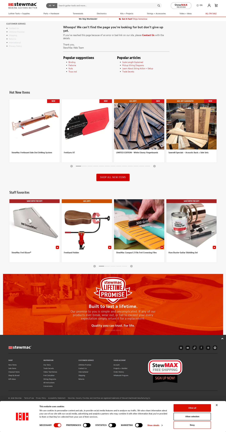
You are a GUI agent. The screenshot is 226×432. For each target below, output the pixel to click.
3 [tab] (90, 166)
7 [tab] (113, 166)
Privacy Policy (15, 46)
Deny (192, 425)
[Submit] (159, 5)
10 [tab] (130, 166)
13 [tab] (147, 166)
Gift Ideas (12, 379)
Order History (119, 372)
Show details (153, 425)
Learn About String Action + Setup (137, 68)
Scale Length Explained (132, 62)
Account (117, 365)
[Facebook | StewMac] (201, 348)
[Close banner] (217, 405)
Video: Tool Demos (50, 372)
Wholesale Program (121, 375)
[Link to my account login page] (209, 5)
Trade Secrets (48, 368)
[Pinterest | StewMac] (207, 348)
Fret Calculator (49, 375)
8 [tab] (118, 166)
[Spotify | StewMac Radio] (214, 348)
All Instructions (49, 383)
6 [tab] (107, 166)
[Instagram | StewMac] (180, 348)
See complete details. (113, 330)
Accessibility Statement (56, 398)
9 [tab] (124, 166)
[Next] (154, 166)
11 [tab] (136, 166)
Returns (12, 39)
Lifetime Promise (16, 32)
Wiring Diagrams (49, 379)
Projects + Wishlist (120, 368)
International (15, 42)
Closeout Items (14, 372)
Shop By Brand (13, 375)
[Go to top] (222, 338)
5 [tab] (101, 166)
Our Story (47, 365)
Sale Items (12, 368)
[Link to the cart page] (216, 5)
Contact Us (14, 28)
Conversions (48, 386)
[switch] (87, 425)
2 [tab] (84, 166)
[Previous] (71, 166)
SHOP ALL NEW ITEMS (113, 177)
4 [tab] (95, 166)
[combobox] (104, 5)
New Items (12, 365)
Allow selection (192, 416)
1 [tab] (78, 166)
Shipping (13, 35)
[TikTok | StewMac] (194, 348)
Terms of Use (29, 398)
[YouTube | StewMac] (187, 348)
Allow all (192, 408)
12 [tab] (141, 166)
